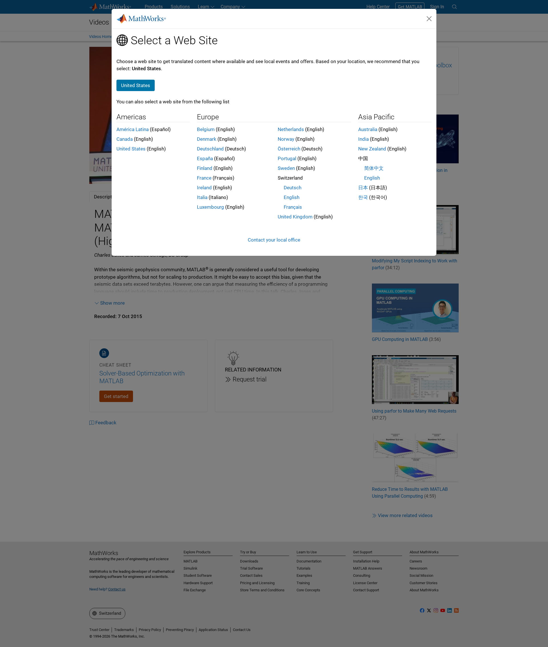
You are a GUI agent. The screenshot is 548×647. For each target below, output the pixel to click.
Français (293, 207)
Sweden (286, 168)
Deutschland (210, 149)
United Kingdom (295, 217)
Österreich (289, 149)
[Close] (429, 18)
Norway (286, 139)
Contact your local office (274, 240)
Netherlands (291, 129)
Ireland (204, 187)
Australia (367, 129)
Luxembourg (210, 207)
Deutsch (292, 187)
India (363, 139)
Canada (124, 139)
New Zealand (372, 149)
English (291, 197)
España (205, 158)
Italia (202, 197)
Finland (204, 168)
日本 (363, 187)
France (204, 178)
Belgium (206, 129)
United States (131, 149)
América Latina (132, 129)
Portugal (287, 158)
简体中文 (374, 168)
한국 (363, 197)
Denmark (206, 139)
